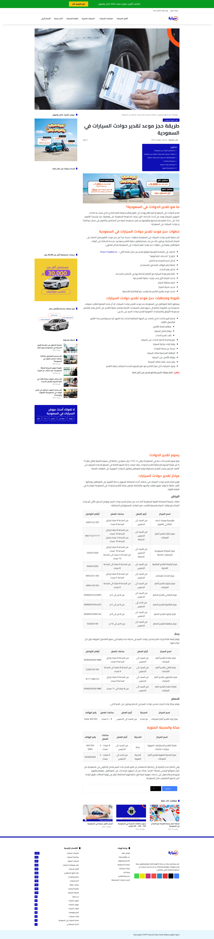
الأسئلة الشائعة (73, 892)
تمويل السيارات (73, 900)
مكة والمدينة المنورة (168, 168)
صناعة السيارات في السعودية (69, 920)
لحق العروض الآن (78, 4)
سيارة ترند (126, 872)
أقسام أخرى (46, 19)
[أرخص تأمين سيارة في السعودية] (98, 813)
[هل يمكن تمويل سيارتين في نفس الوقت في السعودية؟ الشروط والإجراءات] (70, 393)
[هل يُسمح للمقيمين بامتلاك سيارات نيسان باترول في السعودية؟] (70, 359)
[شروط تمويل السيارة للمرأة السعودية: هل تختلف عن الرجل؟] (70, 371)
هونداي (62, 418)
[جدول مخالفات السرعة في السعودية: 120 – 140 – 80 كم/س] (131, 813)
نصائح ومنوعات (73, 877)
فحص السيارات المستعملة (120, 880)
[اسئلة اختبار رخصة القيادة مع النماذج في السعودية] (164, 813)
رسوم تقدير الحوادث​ (169, 161)
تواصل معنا (126, 853)
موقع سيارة (138, 934)
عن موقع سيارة (124, 857)
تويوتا (71, 418)
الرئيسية (175, 114)
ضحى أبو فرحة (173, 140)
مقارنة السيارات (72, 19)
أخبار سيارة (58, 19)
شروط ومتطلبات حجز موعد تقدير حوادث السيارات (161, 157)
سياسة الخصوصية (124, 864)
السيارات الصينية (88, 19)
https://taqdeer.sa (108, 252)
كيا (45, 418)
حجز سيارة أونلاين (124, 876)
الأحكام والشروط (124, 860)
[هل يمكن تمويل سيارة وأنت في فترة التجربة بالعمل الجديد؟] (70, 382)
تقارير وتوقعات (73, 912)
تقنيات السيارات (73, 908)
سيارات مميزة (74, 885)
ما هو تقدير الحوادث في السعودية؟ (164, 150)
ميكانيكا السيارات (73, 857)
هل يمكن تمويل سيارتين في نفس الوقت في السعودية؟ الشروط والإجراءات (48, 392)
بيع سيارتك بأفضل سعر (160, 10)
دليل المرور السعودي (164, 114)
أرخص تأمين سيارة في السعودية (100, 824)
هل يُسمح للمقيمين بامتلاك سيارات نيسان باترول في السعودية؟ (51, 358)
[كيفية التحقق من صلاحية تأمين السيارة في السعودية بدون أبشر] (70, 348)
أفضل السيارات (122, 19)
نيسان (53, 418)
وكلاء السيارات (74, 916)
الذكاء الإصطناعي (73, 924)
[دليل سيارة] (173, 18)
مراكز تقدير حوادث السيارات (167, 164)
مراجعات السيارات (106, 19)
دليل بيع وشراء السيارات (71, 865)
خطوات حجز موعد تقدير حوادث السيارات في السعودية (159, 154)
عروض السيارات (73, 904)
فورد (38, 418)
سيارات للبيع (174, 10)
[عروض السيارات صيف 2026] (131, 203)
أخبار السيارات (74, 881)
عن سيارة (75, 896)
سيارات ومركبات (124, 868)
